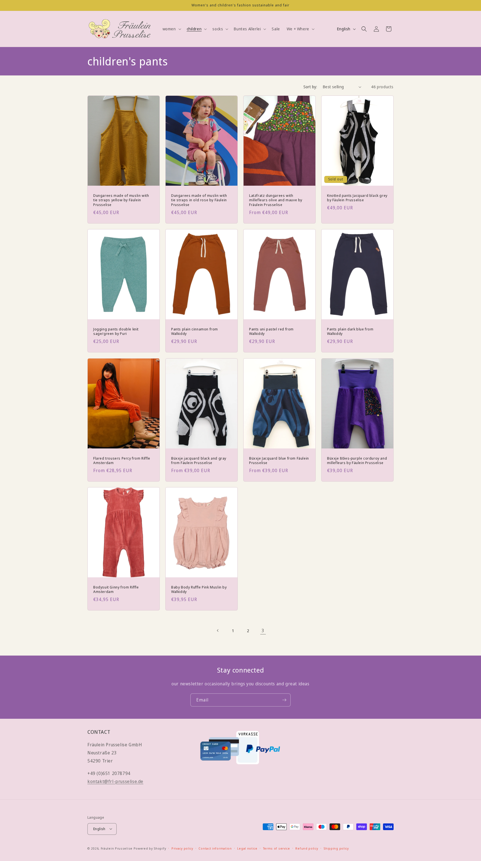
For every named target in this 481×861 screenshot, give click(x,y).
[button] (171, 29)
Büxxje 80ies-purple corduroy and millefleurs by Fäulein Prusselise (357, 460)
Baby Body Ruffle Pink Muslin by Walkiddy (199, 589)
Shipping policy (336, 848)
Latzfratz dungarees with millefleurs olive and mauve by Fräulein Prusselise (275, 200)
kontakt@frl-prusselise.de (115, 781)
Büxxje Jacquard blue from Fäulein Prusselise (279, 460)
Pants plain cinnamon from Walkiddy (194, 331)
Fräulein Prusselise (116, 848)
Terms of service (276, 848)
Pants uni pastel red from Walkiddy (271, 331)
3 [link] (263, 630)
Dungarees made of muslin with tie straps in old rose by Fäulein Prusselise (199, 200)
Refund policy (306, 848)
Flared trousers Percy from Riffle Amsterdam (121, 460)
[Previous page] (218, 630)
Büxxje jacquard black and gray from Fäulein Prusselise (198, 460)
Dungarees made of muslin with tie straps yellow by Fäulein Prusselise (121, 200)
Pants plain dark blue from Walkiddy (350, 331)
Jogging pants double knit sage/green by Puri (116, 331)
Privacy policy (182, 848)
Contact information (215, 848)
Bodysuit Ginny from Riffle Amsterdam (116, 589)
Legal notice (247, 848)
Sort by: (310, 86)
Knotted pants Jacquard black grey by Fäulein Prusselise (357, 198)
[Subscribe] (284, 700)
